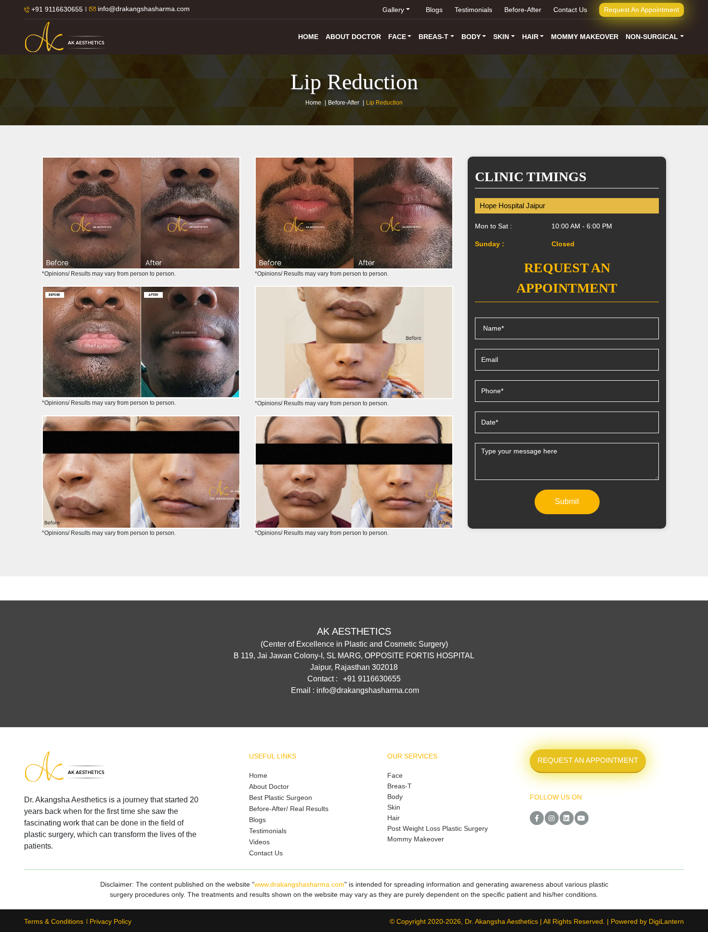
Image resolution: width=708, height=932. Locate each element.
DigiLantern (666, 921)
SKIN (501, 36)
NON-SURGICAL (652, 36)
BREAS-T (433, 36)
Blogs (434, 9)
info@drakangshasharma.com (143, 9)
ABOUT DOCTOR (353, 36)
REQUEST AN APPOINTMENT (588, 760)
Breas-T (399, 786)
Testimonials (473, 9)
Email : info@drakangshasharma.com (355, 690)
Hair (393, 818)
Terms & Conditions (53, 921)
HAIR (530, 36)
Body (395, 796)
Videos (259, 842)
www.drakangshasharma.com (299, 884)
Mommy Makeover (415, 839)
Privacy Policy (110, 921)
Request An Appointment (641, 9)
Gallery (393, 9)
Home (313, 102)
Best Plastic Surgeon (280, 797)
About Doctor (269, 786)
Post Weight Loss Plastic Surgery (437, 828)
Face (395, 775)
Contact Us (570, 9)
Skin (393, 807)
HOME (308, 36)
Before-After (522, 9)
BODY (471, 36)
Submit (567, 501)
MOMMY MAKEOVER (584, 36)
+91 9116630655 (56, 10)
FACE (397, 36)
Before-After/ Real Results (288, 808)
